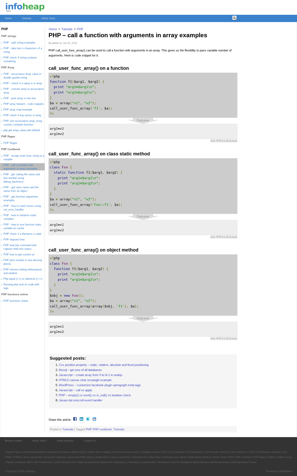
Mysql (183, 457)
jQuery (90, 457)
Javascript (36, 457)
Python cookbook (15, 462)
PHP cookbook (102, 429)
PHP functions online (15, 300)
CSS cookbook (176, 452)
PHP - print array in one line (19, 98)
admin (55, 43)
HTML (8, 457)
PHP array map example (17, 109)
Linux (114, 457)
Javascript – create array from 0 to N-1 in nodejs (90, 375)
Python (272, 457)
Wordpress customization (142, 462)
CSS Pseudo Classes (216, 452)
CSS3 (250, 452)
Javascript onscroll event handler (80, 400)
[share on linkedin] (81, 419)
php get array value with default (21, 130)
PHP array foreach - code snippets (23, 103)
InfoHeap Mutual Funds (243, 462)
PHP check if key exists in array (22, 115)
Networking (194, 457)
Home (8, 18)
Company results (149, 452)
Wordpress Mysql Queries (195, 462)
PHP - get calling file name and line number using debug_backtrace (21, 178)
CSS (163, 452)
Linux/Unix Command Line (133, 457)
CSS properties (194, 452)
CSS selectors (237, 452)
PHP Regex (10, 142)
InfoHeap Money (220, 462)
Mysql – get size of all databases (80, 370)
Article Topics (39, 440)
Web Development (88, 462)
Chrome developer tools (125, 452)
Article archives (65, 440)
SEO (29, 462)
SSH (57, 462)
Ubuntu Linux (69, 462)
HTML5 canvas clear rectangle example (85, 380)
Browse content (13, 440)
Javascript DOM (76, 457)
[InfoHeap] (25, 9)
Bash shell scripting (99, 452)
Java (26, 457)
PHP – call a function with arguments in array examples (127, 35)
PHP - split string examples (19, 42)
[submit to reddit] (94, 419)
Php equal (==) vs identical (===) (22, 278)
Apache (65, 452)
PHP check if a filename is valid (22, 233)
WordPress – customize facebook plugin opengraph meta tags (100, 385)
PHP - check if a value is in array (22, 83)
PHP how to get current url (18, 254)
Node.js (207, 457)
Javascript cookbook (54, 457)
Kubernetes (102, 457)
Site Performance (43, 462)
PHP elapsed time (14, 239)
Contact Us (90, 440)
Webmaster (106, 462)
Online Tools (48, 18)
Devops (276, 452)
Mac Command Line (167, 457)
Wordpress (121, 462)
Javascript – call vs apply (75, 390)
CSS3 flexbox (263, 452)
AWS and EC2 (79, 452)
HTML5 (18, 457)
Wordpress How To (168, 462)
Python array (285, 457)
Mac (152, 457)
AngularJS (54, 452)
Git (284, 452)
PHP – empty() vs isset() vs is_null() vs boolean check (95, 395)
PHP (88, 429)
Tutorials (26, 18)
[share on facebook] (74, 419)
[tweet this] (87, 419)
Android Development (34, 452)
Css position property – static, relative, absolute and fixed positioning (103, 365)
